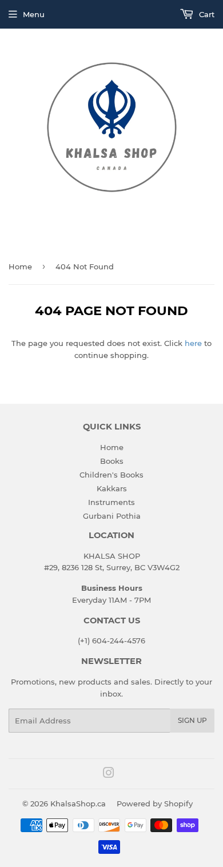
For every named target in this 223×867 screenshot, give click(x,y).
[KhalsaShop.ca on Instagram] (108, 774)
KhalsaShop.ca (78, 803)
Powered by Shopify (155, 803)
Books (112, 461)
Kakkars (112, 488)
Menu (34, 14)
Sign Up (192, 720)
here (193, 343)
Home (20, 266)
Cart (205, 14)
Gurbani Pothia (112, 515)
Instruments (111, 502)
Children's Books (111, 474)
